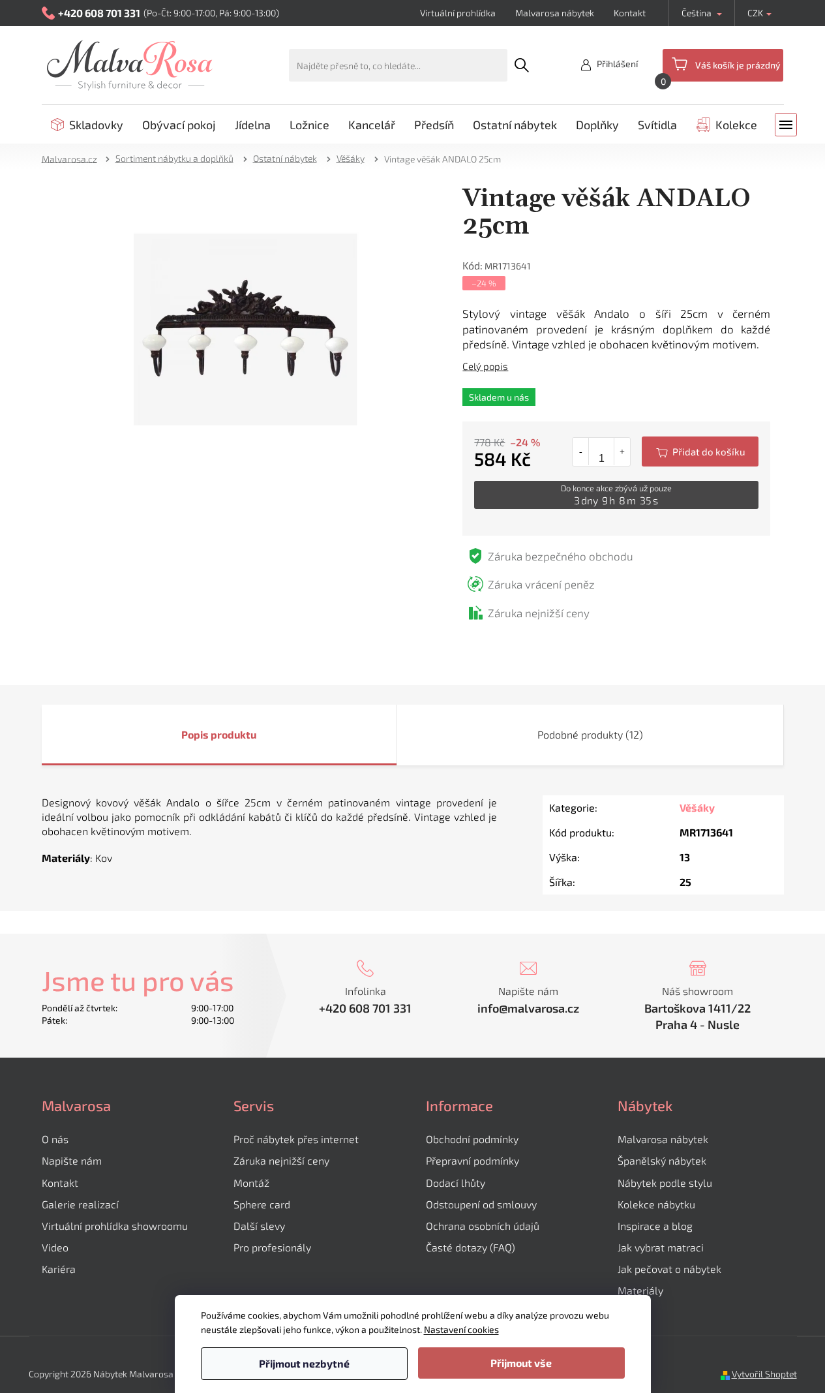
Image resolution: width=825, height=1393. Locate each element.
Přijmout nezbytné (304, 1363)
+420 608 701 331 (365, 1008)
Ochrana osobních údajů (482, 1225)
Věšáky (697, 807)
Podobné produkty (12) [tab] (590, 734)
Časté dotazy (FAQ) (470, 1247)
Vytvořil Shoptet (764, 1373)
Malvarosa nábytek (554, 12)
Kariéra (59, 1269)
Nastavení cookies (461, 1329)
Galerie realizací (80, 1204)
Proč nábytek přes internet (296, 1139)
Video (55, 1247)
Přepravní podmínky (472, 1160)
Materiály (640, 1290)
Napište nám (72, 1160)
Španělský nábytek (662, 1160)
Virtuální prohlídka (458, 12)
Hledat (521, 65)
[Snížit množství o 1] (581, 451)
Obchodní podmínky (472, 1139)
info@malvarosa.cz (528, 1008)
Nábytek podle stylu (665, 1182)
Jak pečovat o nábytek (669, 1269)
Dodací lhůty (455, 1182)
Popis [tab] (195, 734)
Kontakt (630, 12)
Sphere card (261, 1204)
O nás (55, 1139)
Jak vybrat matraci (661, 1247)
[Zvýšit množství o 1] (622, 451)
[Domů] (74, 158)
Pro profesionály (272, 1247)
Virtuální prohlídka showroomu (115, 1225)
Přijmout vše (521, 1362)
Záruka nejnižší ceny (281, 1160)
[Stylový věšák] (246, 328)
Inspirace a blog (655, 1225)
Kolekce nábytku (656, 1204)
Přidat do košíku (700, 451)
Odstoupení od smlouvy (481, 1204)
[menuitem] (87, 124)
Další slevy (259, 1225)
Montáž (251, 1182)
